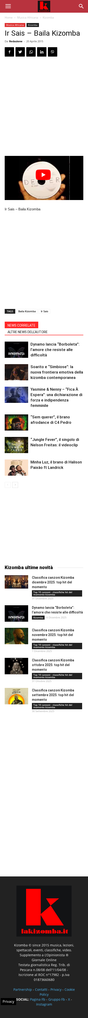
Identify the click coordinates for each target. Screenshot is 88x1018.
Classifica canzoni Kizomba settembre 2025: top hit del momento (53, 695)
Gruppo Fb (56, 999)
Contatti (41, 989)
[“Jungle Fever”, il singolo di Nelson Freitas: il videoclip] (16, 445)
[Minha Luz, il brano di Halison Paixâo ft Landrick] (16, 467)
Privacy (55, 989)
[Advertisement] (44, 107)
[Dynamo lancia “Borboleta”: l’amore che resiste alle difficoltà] (16, 350)
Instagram (44, 1004)
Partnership (22, 989)
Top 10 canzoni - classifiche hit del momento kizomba (52, 593)
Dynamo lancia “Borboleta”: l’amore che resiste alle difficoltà (55, 349)
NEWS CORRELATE (21, 325)
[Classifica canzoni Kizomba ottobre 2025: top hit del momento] (16, 666)
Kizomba (48, 17)
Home (9, 17)
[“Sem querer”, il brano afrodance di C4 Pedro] (16, 422)
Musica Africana (27, 17)
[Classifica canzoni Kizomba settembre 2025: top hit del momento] (16, 696)
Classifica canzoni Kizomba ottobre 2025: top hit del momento (53, 664)
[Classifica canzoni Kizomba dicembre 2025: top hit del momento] (16, 581)
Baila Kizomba (27, 311)
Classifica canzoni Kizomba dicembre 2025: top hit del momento (53, 582)
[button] (81, 6)
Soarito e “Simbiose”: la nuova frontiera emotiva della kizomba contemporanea (57, 372)
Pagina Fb (37, 999)
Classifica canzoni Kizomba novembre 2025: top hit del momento (53, 634)
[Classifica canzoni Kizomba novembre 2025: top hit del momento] (16, 636)
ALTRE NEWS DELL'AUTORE (28, 332)
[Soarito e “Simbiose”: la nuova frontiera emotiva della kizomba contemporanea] (16, 372)
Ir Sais (44, 311)
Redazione (16, 41)
